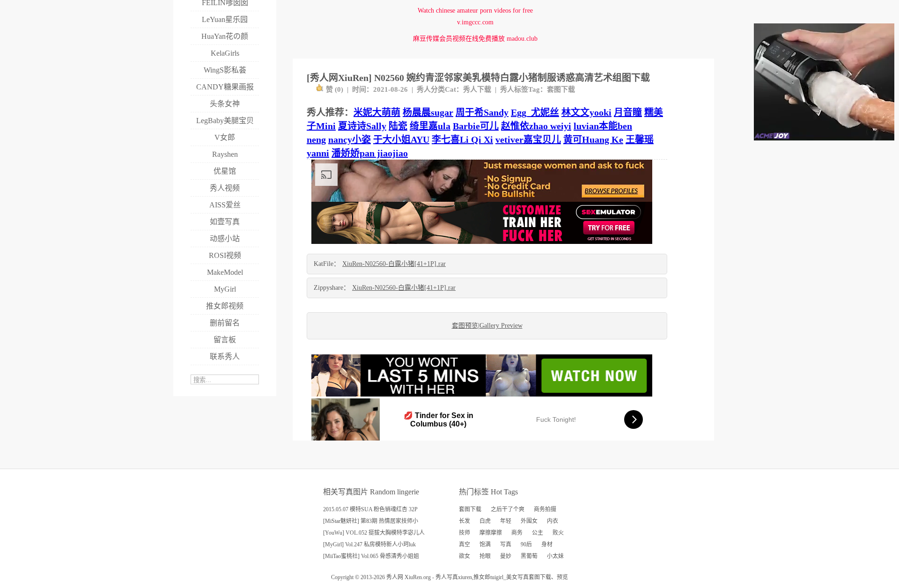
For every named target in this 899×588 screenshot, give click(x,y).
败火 (558, 532)
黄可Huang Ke (593, 139)
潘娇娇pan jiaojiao (370, 153)
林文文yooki (586, 112)
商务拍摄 (545, 509)
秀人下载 (477, 89)
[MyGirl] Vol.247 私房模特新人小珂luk (369, 544)
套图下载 (561, 89)
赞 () (334, 89)
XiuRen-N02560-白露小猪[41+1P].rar (394, 263)
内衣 (552, 521)
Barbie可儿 (476, 126)
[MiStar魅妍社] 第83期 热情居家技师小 (370, 521)
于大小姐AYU (401, 139)
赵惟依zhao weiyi (536, 126)
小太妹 (555, 556)
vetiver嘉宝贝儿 (528, 139)
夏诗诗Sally (362, 126)
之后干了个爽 (507, 509)
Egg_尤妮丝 (535, 112)
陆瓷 (398, 126)
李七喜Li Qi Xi (462, 139)
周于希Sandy (482, 112)
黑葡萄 (529, 556)
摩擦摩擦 (490, 532)
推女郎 (481, 577)
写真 (505, 544)
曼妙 (505, 556)
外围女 (529, 521)
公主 (537, 532)
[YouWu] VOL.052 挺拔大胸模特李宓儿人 (374, 532)
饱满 (485, 544)
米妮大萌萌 (377, 112)
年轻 (505, 521)
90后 (526, 544)
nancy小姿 (349, 139)
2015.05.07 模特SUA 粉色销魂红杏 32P (370, 509)
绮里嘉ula (430, 126)
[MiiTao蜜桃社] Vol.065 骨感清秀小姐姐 (371, 556)
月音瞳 (628, 112)
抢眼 (485, 556)
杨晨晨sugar (428, 112)
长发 (464, 521)
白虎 (485, 521)
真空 (464, 544)
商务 (517, 532)
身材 (547, 544)
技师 (464, 532)
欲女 (464, 556)
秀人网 (394, 577)
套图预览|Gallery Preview (487, 325)
